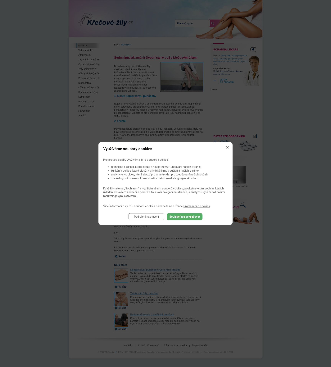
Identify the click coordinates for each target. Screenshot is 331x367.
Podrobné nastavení (146, 216)
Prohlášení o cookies (197, 206)
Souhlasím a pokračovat (184, 216)
